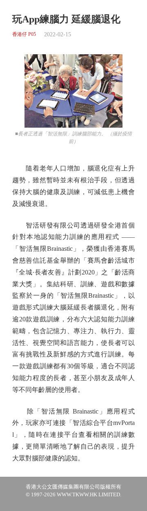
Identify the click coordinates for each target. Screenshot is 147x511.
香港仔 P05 (24, 34)
